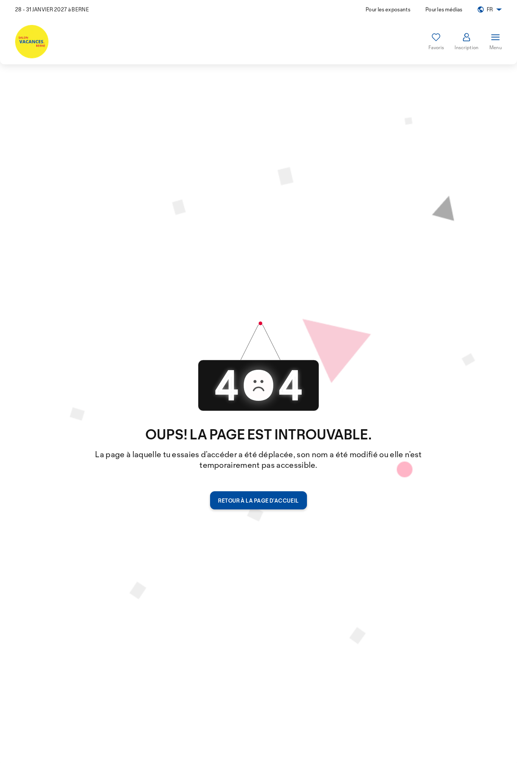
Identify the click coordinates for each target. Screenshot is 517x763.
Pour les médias (443, 9)
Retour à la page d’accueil (258, 500)
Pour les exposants (388, 9)
